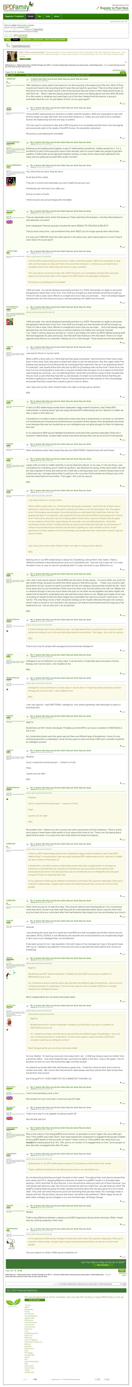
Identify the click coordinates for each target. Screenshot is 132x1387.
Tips (39, 16)
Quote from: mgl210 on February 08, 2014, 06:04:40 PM (39, 495)
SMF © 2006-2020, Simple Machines (71, 1379)
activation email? (24, 27)
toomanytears (12, 307)
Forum (30, 16)
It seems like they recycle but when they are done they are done (59, 79)
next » (123, 70)
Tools (47, 16)
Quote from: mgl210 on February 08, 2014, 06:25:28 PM (39, 624)
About (56, 16)
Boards (15, 39)
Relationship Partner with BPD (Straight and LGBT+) (34, 65)
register (31, 25)
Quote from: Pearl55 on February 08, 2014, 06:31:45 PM (39, 1159)
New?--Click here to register (55, 39)
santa (8, 107)
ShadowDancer (12, 619)
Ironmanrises (12, 1127)
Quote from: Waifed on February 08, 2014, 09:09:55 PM (38, 1010)
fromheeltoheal (12, 142)
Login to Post (38, 39)
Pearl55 (9, 401)
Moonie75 (10, 211)
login (24, 25)
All (15, 72)
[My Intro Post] (7, 1030)
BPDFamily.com (10, 65)
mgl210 (9, 347)
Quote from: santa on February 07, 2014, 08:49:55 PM (38, 256)
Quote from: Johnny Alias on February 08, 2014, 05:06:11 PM (40, 312)
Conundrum (11, 1153)
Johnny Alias (11, 251)
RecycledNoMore (13, 165)
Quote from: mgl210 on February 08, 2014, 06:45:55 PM (39, 683)
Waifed (9, 958)
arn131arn (10, 1005)
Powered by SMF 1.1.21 (57, 1379)
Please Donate (26, 39)
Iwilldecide (10, 79)
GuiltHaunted (12, 1228)
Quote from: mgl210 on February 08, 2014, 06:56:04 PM (39, 793)
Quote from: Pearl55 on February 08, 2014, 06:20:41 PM (39, 849)
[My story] (7, 631)
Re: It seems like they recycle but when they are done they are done (60, 108)
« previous (116, 70)
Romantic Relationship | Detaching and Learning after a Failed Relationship (77, 65)
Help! (8, 39)
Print (123, 72)
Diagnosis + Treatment (14, 16)
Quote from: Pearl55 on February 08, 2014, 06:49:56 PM (39, 963)
